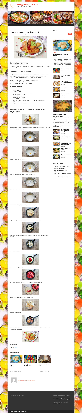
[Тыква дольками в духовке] (56, 91)
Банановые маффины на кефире (60, 168)
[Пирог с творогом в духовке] (56, 97)
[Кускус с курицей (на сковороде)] (56, 152)
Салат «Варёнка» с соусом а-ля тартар (65, 136)
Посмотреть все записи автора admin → (26, 380)
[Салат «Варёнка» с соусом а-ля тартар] (56, 139)
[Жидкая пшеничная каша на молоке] (56, 158)
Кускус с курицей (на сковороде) (65, 149)
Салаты (45, 24)
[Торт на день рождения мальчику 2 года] (30, 362)
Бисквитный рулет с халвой (44, 364)
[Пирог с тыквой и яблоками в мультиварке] (56, 85)
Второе (28, 24)
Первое (22, 24)
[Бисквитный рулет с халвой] (44, 362)
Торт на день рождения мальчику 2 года (29, 365)
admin (16, 34)
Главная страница (15, 24)
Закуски (39, 24)
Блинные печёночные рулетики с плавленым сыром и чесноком (66, 143)
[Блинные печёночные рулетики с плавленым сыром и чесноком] (56, 146)
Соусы (49, 24)
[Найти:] (62, 34)
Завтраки (33, 24)
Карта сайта (62, 24)
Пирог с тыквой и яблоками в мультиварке (66, 82)
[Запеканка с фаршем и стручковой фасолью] (62, 112)
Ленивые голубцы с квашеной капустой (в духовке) (65, 130)
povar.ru (15, 347)
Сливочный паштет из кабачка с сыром (61, 166)
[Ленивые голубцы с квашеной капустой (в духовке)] (56, 133)
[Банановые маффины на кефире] (16, 362)
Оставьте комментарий (22, 34)
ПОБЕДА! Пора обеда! (27, 4)
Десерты (55, 24)
